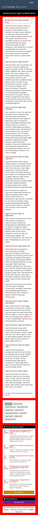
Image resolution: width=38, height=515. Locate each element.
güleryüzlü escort (10, 419)
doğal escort (18, 416)
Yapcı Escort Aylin (22, 407)
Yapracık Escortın (10, 407)
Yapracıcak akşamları (11, 413)
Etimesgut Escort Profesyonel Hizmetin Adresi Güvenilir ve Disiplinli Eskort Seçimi (21, 431)
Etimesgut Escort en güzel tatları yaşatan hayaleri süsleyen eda (19, 466)
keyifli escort (9, 416)
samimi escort (19, 410)
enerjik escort (9, 410)
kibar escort (23, 413)
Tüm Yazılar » (19, 492)
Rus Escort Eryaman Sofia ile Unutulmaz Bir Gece (22, 456)
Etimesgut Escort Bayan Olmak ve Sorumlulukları (20, 480)
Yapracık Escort (10, 26)
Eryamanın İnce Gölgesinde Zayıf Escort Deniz (21, 446)
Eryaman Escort (14, 7)
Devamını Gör (19, 502)
